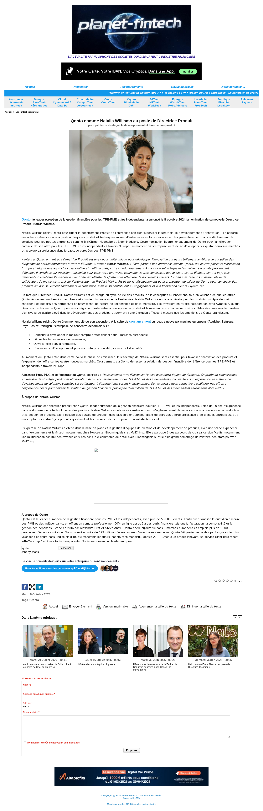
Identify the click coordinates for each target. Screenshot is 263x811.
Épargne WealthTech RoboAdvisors (177, 102)
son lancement (140, 321)
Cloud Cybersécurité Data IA (62, 102)
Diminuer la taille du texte (203, 606)
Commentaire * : (32, 712)
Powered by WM (131, 796)
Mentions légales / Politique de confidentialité (131, 802)
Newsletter (81, 86)
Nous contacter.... (233, 86)
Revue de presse (182, 86)
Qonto (26, 219)
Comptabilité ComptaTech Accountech (85, 102)
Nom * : (27, 685)
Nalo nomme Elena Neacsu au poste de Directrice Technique (209, 665)
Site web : (28, 703)
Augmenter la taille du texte (157, 606)
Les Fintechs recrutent (27, 112)
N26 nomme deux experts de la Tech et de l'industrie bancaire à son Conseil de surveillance (155, 667)
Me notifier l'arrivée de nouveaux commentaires (53, 742)
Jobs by (30, 551)
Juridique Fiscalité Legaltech (223, 102)
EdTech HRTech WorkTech (154, 102)
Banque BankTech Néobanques (39, 102)
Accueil (30, 86)
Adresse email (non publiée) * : (39, 694)
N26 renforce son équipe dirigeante (97, 664)
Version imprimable (115, 606)
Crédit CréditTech (108, 101)
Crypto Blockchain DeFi (131, 102)
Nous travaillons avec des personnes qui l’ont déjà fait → (59, 568)
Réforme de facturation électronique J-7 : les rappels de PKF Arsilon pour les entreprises (147, 92)
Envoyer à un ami (80, 606)
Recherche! (65, 548)
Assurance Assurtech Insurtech (16, 102)
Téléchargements (131, 86)
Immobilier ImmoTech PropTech (201, 102)
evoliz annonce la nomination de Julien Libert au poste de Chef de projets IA (47, 665)
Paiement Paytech (247, 101)
